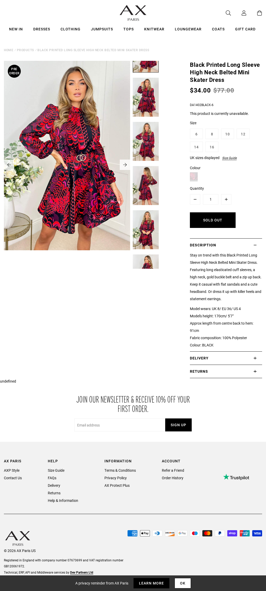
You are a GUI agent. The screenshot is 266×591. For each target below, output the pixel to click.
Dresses (41, 29)
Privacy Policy (115, 477)
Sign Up (178, 424)
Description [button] (203, 244)
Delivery (54, 485)
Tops (128, 29)
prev (9, 165)
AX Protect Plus (117, 485)
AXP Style (11, 470)
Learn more (151, 583)
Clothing (71, 29)
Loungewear (188, 29)
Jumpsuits (102, 29)
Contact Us (13, 477)
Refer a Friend (173, 470)
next (125, 165)
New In (16, 29)
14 (196, 147)
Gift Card (245, 29)
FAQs (52, 477)
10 (227, 134)
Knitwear (154, 29)
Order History (172, 477)
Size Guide (229, 158)
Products (25, 50)
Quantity (197, 188)
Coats (218, 29)
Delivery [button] (199, 358)
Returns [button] (199, 371)
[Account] (239, 13)
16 (212, 147)
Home (8, 50)
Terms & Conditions (120, 470)
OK (182, 583)
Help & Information (63, 500)
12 (243, 134)
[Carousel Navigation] (67, 165)
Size (193, 122)
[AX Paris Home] (133, 13)
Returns (54, 492)
